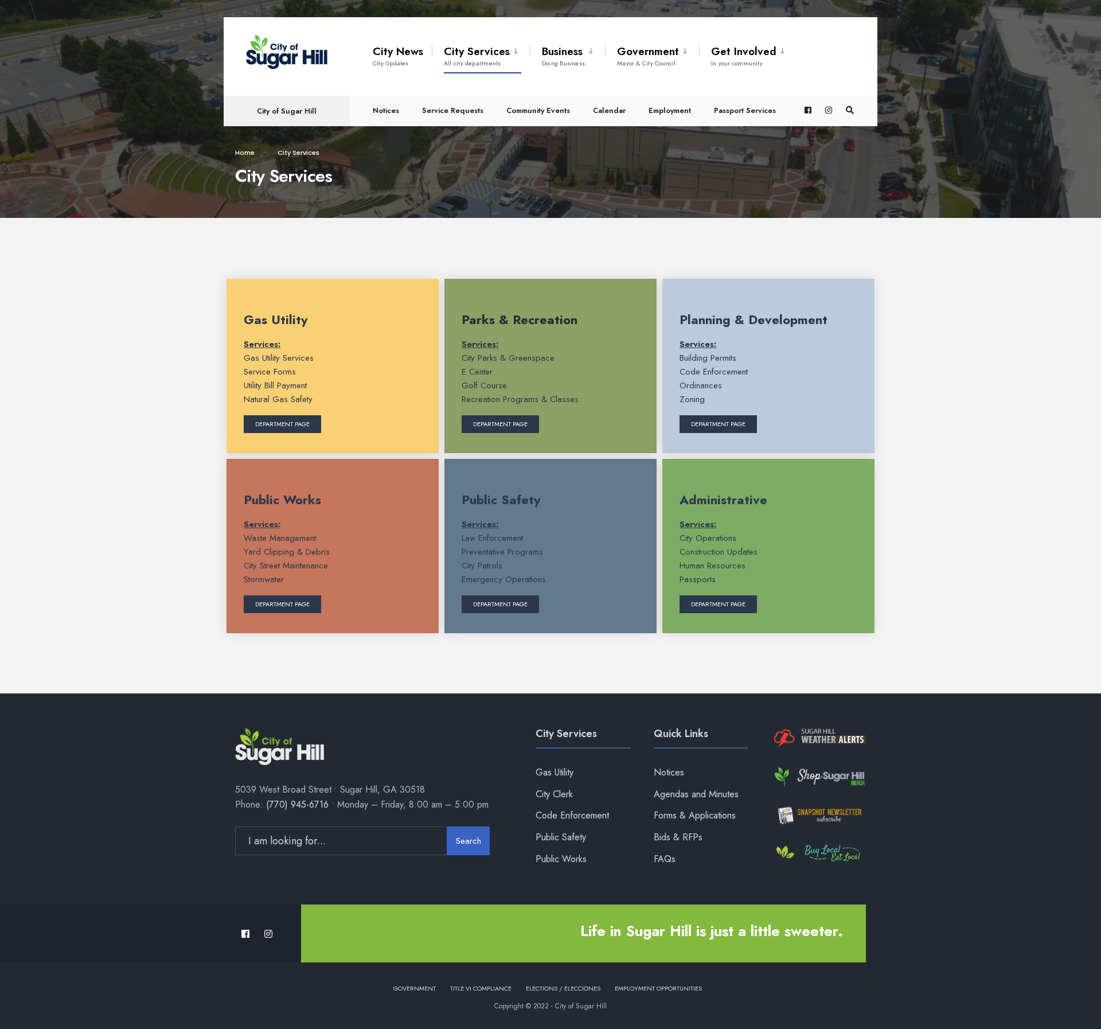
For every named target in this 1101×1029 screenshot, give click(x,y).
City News (398, 56)
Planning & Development (753, 319)
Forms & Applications (695, 815)
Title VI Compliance (481, 988)
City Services (477, 56)
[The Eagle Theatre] (818, 853)
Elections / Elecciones (563, 988)
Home (245, 152)
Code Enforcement (572, 815)
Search (468, 841)
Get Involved (743, 56)
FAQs (665, 859)
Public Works (282, 499)
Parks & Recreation (519, 319)
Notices (386, 110)
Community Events (538, 110)
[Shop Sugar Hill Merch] (818, 777)
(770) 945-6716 (297, 804)
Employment (670, 110)
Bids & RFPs (678, 837)
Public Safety (501, 499)
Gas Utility (275, 319)
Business (563, 56)
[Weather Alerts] (818, 738)
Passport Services (745, 110)
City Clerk (554, 794)
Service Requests (452, 110)
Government (648, 56)
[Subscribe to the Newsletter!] (818, 815)
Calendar (609, 110)
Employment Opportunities (658, 988)
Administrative (723, 499)
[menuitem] (481, 54)
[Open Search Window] (850, 110)
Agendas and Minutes (696, 794)
